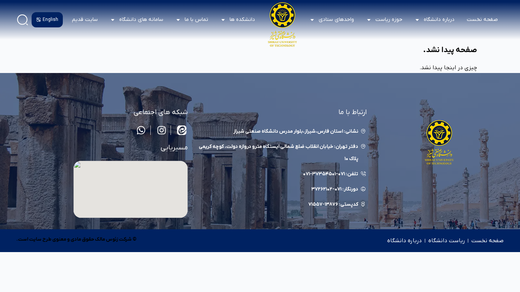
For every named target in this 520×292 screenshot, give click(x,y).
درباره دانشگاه (404, 240)
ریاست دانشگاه (446, 240)
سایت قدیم (85, 19)
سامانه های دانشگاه (141, 19)
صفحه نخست (482, 19)
